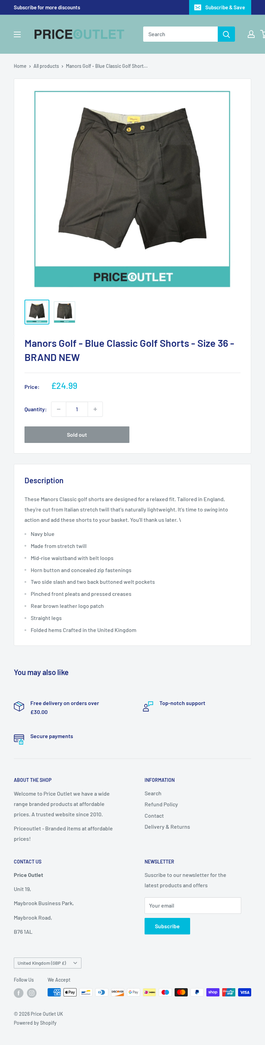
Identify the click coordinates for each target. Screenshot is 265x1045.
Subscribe (167, 926)
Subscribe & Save (225, 7)
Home (20, 66)
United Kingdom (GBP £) (42, 963)
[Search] (226, 34)
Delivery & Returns (167, 826)
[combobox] (180, 34)
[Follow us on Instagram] (32, 993)
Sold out (77, 434)
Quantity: (35, 409)
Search (153, 793)
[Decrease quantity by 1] (58, 409)
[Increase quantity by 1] (95, 409)
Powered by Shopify (35, 1023)
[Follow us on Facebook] (18, 993)
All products (46, 66)
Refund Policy (161, 804)
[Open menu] (17, 34)
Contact (154, 815)
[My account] (251, 34)
